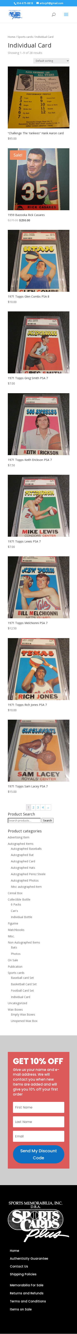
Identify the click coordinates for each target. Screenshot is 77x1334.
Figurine (13, 923)
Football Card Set (22, 990)
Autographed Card (23, 861)
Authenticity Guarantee (29, 1258)
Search (47, 820)
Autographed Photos (25, 880)
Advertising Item (18, 837)
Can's (14, 911)
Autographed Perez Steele (28, 874)
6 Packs (16, 904)
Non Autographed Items (24, 942)
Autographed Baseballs (26, 849)
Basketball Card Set (24, 984)
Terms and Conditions (28, 1301)
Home (11, 37)
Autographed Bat (22, 855)
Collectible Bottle (19, 899)
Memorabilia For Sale (26, 1285)
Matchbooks (16, 930)
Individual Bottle (21, 917)
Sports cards (25, 37)
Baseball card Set (22, 978)
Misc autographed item (26, 887)
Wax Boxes (15, 1009)
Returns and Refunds (27, 1293)
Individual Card (20, 997)
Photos (16, 954)
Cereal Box (15, 893)
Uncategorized (17, 1003)
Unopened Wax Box (24, 1021)
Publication (15, 966)
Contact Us (19, 1266)
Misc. (11, 936)
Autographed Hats (23, 868)
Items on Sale (21, 1309)
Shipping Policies (23, 1274)
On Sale (13, 960)
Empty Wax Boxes (23, 1014)
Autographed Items (20, 844)
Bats (14, 947)
